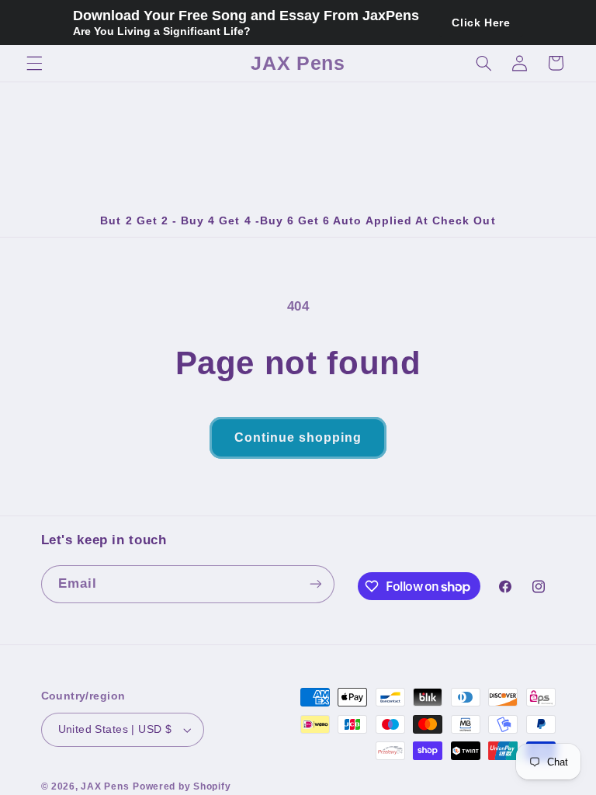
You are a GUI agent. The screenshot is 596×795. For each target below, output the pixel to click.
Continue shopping (298, 437)
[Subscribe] (315, 584)
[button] (34, 63)
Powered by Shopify (181, 786)
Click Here (481, 22)
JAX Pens (105, 786)
